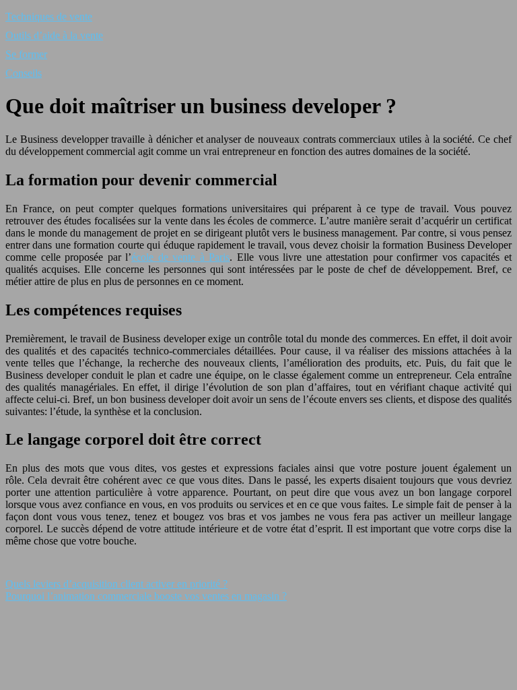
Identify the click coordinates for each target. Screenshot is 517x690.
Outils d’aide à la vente (54, 35)
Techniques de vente (48, 16)
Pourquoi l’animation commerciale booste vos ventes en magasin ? (146, 596)
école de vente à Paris (180, 257)
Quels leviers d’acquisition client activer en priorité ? (116, 584)
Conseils (23, 73)
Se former (26, 54)
